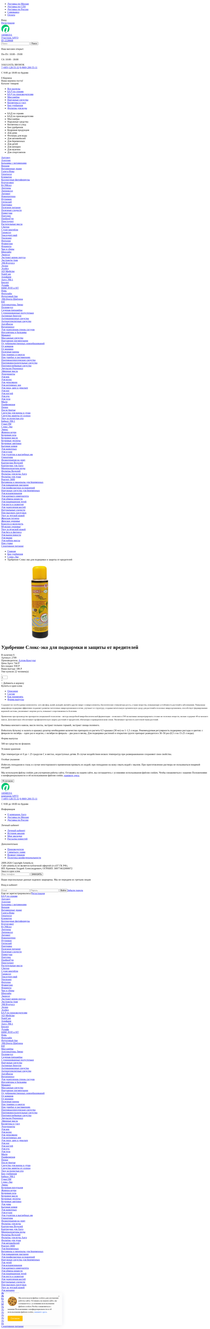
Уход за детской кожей (13, 515)
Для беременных (10, 1248)
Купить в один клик (11, 686)
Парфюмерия (8, 404)
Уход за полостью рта (12, 418)
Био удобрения (15, 105)
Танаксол (6, 232)
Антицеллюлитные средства (16, 321)
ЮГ (3, 301)
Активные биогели (11, 315)
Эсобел (5, 268)
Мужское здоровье (11, 526)
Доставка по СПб (16, 6)
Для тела (5, 399)
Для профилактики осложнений (18, 487)
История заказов (16, 833)
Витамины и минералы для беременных (22, 482)
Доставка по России (17, 9)
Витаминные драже (11, 168)
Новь (4, 290)
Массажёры (13, 97)
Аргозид (5, 157)
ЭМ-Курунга (8, 263)
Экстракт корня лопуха (13, 257)
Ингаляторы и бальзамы (14, 332)
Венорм (5, 166)
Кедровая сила (8, 435)
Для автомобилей (10, 1243)
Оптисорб (6, 202)
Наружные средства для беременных (20, 490)
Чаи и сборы (7, 249)
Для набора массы (10, 540)
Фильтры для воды (17, 108)
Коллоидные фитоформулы (15, 179)
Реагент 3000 (8, 479)
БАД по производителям (20, 94)
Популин (6, 215)
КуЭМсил (6, 185)
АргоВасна (7, 324)
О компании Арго (16, 814)
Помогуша (6, 213)
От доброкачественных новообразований (23, 343)
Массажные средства (12, 338)
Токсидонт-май (9, 235)
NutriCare (6, 274)
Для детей (6, 1262)
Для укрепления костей (13, 507)
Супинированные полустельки (17, 313)
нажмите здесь (71, 775)
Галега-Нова (7, 171)
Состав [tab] (11, 694)
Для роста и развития (12, 504)
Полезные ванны (10, 351)
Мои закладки (14, 836)
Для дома (6, 1204)
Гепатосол (6, 174)
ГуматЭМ (6, 424)
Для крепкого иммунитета (15, 496)
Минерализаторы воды (13, 468)
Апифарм (6, 277)
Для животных (9, 449)
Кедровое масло (9, 437)
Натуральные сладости (13, 510)
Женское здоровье (10, 521)
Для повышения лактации (15, 485)
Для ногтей (7, 393)
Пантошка (6, 204)
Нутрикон (6, 199)
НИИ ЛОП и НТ (10, 288)
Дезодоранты (8, 374)
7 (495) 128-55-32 (10, 67)
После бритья (8, 410)
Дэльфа (5, 285)
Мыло (4, 401)
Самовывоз (13, 12)
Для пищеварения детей (13, 501)
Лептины (6, 188)
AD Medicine (8, 271)
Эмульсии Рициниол (12, 368)
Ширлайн (6, 252)
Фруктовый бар (9, 296)
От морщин (7, 349)
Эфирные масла (9, 371)
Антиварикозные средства (15, 318)
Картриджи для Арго (12, 465)
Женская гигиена (10, 518)
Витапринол (7, 326)
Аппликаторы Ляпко (12, 304)
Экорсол (5, 254)
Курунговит (7, 182)
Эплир (4, 265)
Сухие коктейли (9, 229)
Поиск (34, 43)
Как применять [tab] (15, 696)
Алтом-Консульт (27, 660)
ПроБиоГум (7, 218)
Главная (11, 551)
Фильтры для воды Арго (14, 474)
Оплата (11, 15)
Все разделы (13, 88)
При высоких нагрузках (13, 512)
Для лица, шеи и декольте (14, 388)
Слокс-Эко (6, 426)
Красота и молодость (12, 524)
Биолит (5, 282)
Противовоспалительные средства (19, 363)
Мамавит (6, 335)
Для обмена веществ (12, 499)
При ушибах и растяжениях (15, 357)
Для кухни (6, 451)
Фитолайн (6, 293)
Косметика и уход (16, 102)
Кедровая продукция (12, 1187)
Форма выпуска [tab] (15, 699)
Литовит (5, 193)
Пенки (4, 407)
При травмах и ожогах (13, 354)
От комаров (7, 346)
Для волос (6, 379)
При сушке (7, 543)
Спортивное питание (12, 546)
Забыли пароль (75, 890)
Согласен (15, 1318)
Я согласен (7, 781)
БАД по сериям (15, 91)
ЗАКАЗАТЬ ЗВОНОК (12, 64)
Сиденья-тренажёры (11, 310)
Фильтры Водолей (10, 471)
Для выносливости (11, 535)
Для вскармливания (11, 493)
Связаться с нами (16, 852)
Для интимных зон (11, 385)
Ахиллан (6, 160)
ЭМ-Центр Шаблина (12, 299)
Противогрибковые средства (16, 365)
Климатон (6, 177)
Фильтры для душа (11, 476)
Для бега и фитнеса (11, 532)
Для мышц (6, 537)
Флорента (6, 246)
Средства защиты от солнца (15, 415)
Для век (5, 376)
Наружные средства (17, 100)
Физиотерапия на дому (13, 460)
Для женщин (8, 1290)
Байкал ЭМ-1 (8, 421)
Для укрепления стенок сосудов (18, 329)
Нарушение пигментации (14, 340)
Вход (3, 20)
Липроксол (7, 190)
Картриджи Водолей (12, 462)
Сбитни (5, 227)
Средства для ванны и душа (15, 412)
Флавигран (7, 243)
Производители (15, 849)
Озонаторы (7, 457)
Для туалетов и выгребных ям (17, 454)
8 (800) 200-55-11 (28, 67)
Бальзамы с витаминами (14, 163)
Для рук (5, 396)
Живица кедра (8, 432)
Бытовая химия (9, 446)
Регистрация (7, 23)
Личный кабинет (16, 830)
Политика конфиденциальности (24, 857)
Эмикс (4, 429)
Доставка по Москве (18, 3)
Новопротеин (8, 196)
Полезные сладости (11, 210)
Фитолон (6, 240)
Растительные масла (11, 224)
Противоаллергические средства (18, 360)
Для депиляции (9, 382)
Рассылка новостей (17, 838)
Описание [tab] (12, 691)
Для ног (5, 390)
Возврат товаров (16, 855)
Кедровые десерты (11, 440)
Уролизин (6, 238)
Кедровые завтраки (11, 443)
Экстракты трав (9, 260)
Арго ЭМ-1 (7, 279)
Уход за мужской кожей (13, 529)
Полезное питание (11, 207)
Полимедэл (7, 307)
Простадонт (7, 221)
